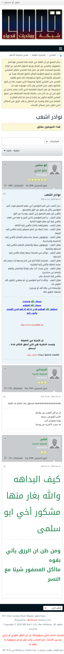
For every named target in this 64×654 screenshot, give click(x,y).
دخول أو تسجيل (12, 2)
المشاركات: (18, 186)
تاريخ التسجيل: (40, 186)
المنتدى (52, 55)
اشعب (34, 355)
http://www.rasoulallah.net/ (32, 325)
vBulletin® (32, 620)
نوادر (29, 355)
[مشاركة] (5, 185)
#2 (4, 397)
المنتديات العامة (39, 55)
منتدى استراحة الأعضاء (18, 55)
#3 (4, 466)
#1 (4, 194)
